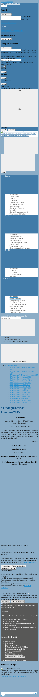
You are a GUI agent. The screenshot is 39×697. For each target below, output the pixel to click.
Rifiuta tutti (18, 566)
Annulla (4, 130)
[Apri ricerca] (21, 145)
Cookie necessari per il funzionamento (14, 593)
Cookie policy (10, 641)
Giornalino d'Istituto (12, 339)
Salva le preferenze (18, 601)
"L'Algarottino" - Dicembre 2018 (21, 381)
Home (7, 337)
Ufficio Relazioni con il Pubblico (16, 647)
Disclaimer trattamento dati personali (13, 676)
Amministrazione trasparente (15, 657)
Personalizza (6, 566)
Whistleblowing (10, 653)
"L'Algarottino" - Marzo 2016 (20, 394)
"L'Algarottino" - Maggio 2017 (20, 389)
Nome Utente (26, 17)
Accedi (4, 6)
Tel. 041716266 (13, 621)
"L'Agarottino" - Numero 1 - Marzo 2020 (24, 375)
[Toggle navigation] (18, 162)
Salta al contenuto (7, 2)
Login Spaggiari (20, 58)
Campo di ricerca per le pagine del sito (14, 316)
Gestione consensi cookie (14, 655)
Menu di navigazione (19, 361)
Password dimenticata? (8, 23)
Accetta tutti (8, 568)
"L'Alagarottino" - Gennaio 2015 (21, 398)
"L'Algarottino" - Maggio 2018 (20, 383)
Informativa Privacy (12, 645)
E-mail (23, 50)
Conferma (12, 130)
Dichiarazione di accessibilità (15, 649)
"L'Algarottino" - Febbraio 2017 (21, 390)
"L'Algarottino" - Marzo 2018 (20, 385)
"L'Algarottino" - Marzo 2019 (20, 379)
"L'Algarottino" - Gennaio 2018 (20, 387)
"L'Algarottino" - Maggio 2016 (20, 392)
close (3, 172)
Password (24, 19)
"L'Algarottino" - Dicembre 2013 (21, 402)
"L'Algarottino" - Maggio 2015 (20, 396)
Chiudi (4, 72)
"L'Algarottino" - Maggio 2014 (20, 400)
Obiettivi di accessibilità (13, 651)
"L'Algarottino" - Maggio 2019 (20, 377)
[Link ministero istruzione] (10, 4)
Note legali (9, 643)
